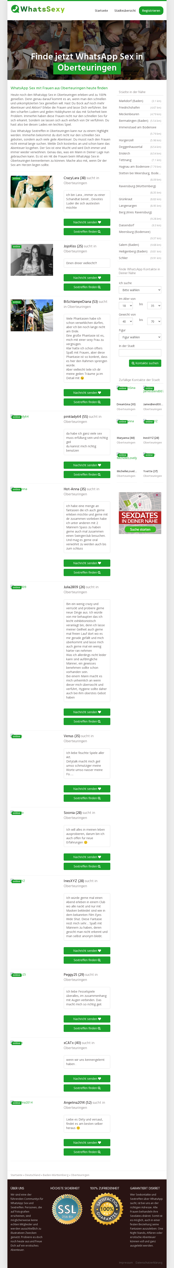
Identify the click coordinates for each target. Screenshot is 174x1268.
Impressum (126, 1262)
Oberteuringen (75, 183)
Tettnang (140, 160)
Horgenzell (140, 140)
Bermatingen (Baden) (140, 121)
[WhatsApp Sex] (38, 10)
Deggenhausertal (140, 147)
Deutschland (32, 1175)
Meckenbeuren (140, 114)
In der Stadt (127, 346)
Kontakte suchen (147, 363)
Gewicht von (127, 314)
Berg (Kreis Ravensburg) (140, 215)
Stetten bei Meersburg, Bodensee (141, 176)
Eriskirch (140, 153)
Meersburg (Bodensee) (140, 235)
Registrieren (151, 11)
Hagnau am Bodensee (140, 166)
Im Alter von (127, 299)
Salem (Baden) (140, 245)
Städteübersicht (125, 11)
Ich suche (125, 283)
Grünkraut (140, 199)
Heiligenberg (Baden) (140, 251)
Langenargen (140, 206)
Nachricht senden (85, 222)
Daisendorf (140, 225)
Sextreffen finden (86, 232)
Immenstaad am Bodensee (140, 130)
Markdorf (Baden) (140, 101)
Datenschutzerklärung (149, 1262)
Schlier (140, 258)
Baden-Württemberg (55, 1175)
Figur (122, 330)
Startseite (101, 11)
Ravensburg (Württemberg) (140, 189)
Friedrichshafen (140, 107)
